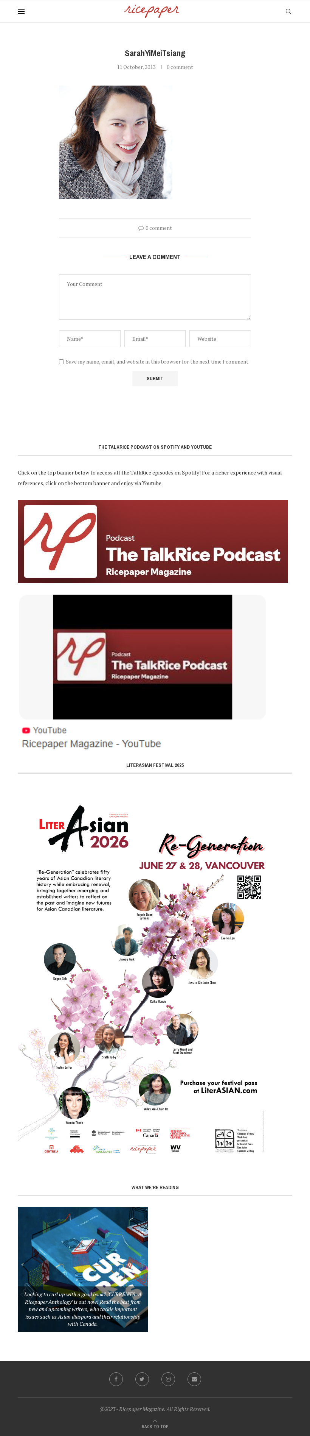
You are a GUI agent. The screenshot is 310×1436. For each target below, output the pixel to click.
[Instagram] (168, 1379)
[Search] (288, 11)
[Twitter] (142, 1379)
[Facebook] (116, 1379)
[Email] (194, 1379)
